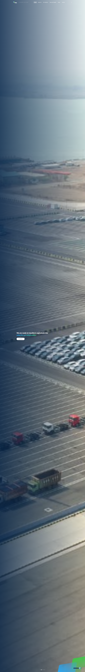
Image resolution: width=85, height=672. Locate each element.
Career (59, 2)
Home (35, 2)
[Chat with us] (80, 668)
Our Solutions (45, 2)
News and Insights (53, 2)
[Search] (71, 2)
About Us (39, 2)
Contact (63, 2)
